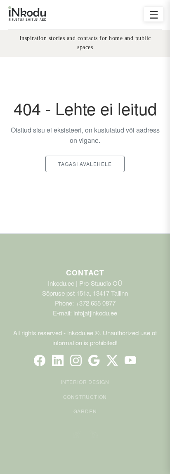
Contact (85, 272)
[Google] (94, 360)
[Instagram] (76, 360)
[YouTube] (130, 360)
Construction (85, 396)
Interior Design (85, 381)
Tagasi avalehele (85, 163)
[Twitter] (112, 360)
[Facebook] (39, 360)
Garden (85, 411)
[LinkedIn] (58, 360)
